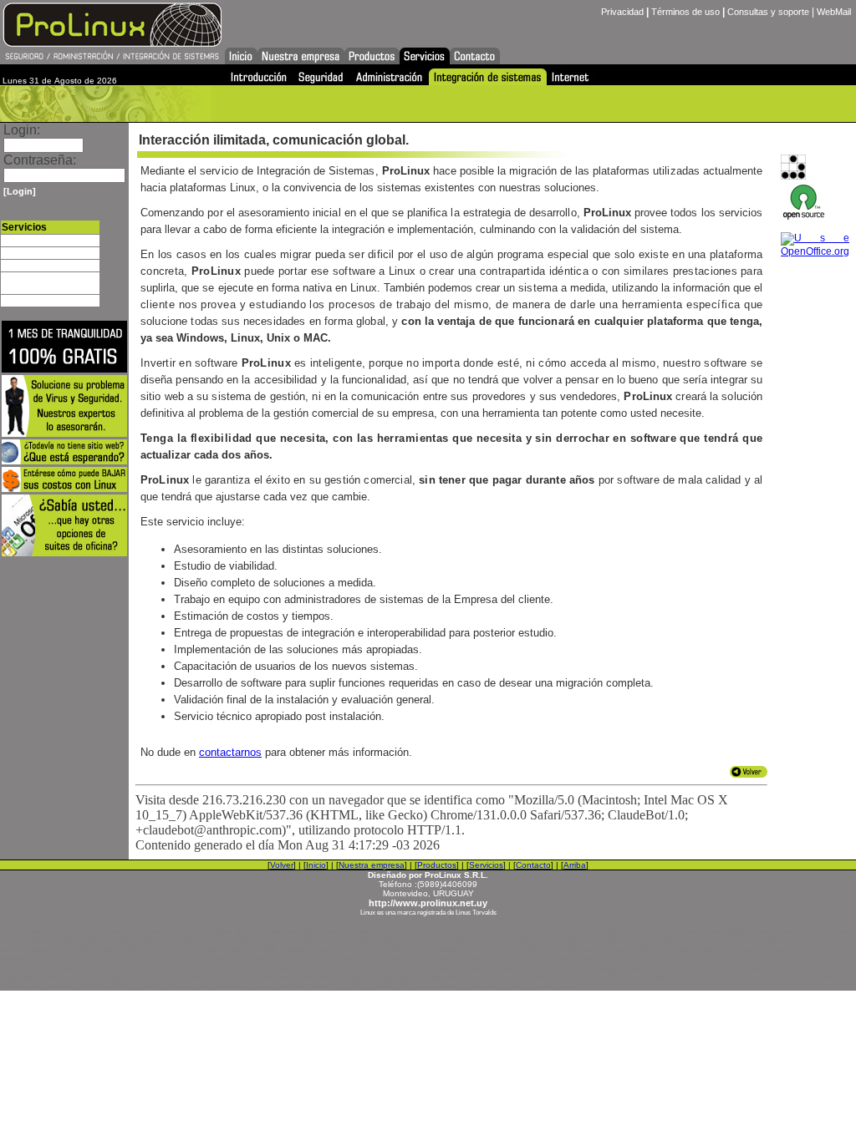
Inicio (316, 865)
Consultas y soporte (768, 12)
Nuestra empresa (372, 865)
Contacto (533, 865)
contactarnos (230, 752)
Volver (281, 865)
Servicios (486, 865)
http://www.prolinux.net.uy (428, 903)
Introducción (27, 241)
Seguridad (22, 253)
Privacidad (622, 12)
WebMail (834, 12)
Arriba (574, 865)
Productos (436, 865)
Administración (31, 266)
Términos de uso (685, 12)
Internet (17, 301)
